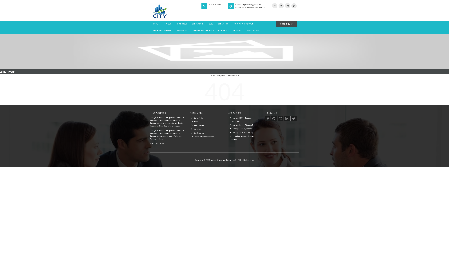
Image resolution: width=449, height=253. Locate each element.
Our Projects (197, 24)
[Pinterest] (274, 119)
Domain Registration (162, 30)
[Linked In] (294, 6)
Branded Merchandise (202, 30)
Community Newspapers (243, 24)
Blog (211, 24)
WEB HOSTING (182, 30)
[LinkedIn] (287, 119)
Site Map (197, 129)
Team (196, 121)
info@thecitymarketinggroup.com (248, 4)
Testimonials (199, 125)
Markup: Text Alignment (242, 128)
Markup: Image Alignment (243, 125)
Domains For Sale (252, 30)
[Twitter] (281, 6)
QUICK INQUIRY (286, 24)
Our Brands (222, 30)
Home (155, 24)
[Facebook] (275, 6)
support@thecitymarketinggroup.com (250, 7)
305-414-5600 (215, 4)
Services (167, 24)
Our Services (199, 133)
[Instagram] (288, 6)
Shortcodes (182, 24)
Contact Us (223, 24)
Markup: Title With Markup (243, 132)
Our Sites (236, 30)
